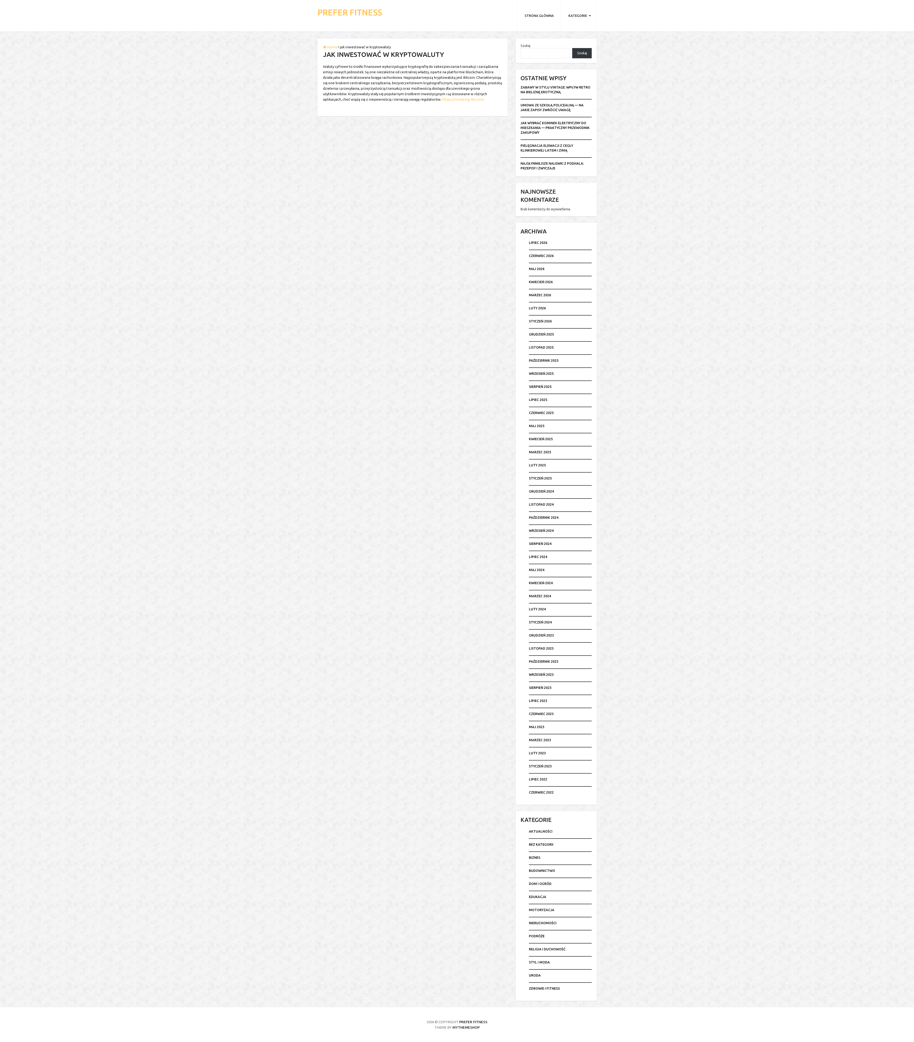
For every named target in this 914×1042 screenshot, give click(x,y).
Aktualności (540, 831)
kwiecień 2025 (541, 439)
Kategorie (577, 16)
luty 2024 (537, 609)
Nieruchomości (542, 923)
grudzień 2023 (541, 635)
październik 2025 (543, 360)
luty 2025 (537, 465)
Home (331, 47)
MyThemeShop (466, 1027)
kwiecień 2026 (541, 282)
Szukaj (525, 46)
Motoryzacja (541, 910)
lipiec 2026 (538, 243)
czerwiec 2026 (541, 256)
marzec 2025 (540, 452)
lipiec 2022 (538, 779)
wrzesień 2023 (541, 675)
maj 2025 (536, 426)
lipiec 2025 (538, 400)
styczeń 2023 (540, 766)
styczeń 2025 (540, 478)
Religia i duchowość (547, 949)
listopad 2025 (541, 347)
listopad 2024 (541, 504)
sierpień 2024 (540, 544)
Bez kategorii (541, 844)
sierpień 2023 (540, 688)
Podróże (537, 936)
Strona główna (539, 16)
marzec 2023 (540, 740)
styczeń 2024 (540, 622)
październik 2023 (543, 661)
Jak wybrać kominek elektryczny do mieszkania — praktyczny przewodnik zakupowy (555, 127)
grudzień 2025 (541, 334)
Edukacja (537, 897)
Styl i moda (539, 962)
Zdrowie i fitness (544, 988)
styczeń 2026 (540, 321)
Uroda (535, 975)
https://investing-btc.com (463, 99)
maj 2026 (536, 269)
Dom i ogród (540, 884)
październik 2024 (543, 517)
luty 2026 (537, 308)
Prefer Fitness (350, 12)
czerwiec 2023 (541, 714)
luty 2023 (537, 753)
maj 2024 (536, 570)
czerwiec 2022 (541, 792)
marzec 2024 (540, 596)
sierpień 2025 (540, 387)
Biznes (534, 857)
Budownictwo (542, 871)
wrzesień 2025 (541, 373)
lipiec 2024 (538, 557)
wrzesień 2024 (541, 531)
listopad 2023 (541, 648)
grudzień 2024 (541, 491)
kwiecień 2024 (541, 583)
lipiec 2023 (538, 701)
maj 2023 (536, 727)
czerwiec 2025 (541, 413)
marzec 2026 (540, 295)
